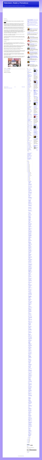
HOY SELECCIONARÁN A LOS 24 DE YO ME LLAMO (30, 317)
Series (9, 7)
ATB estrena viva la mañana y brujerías (30, 222)
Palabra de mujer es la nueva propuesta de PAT (30, 322)
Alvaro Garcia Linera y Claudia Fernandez (35, 125)
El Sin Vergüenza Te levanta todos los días (30, 426)
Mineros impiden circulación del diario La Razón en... (30, 330)
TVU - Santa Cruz (29, 147)
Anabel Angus (35, 96)
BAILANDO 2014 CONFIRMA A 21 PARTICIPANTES (30, 371)
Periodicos (9, 69)
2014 (28, 171)
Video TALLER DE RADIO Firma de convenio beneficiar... (30, 258)
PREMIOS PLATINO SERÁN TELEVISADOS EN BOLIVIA (30, 343)
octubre (29, 174)
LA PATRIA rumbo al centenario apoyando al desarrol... (30, 255)
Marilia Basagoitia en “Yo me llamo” (30, 336)
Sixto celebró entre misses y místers (30, 186)
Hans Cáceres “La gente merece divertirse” (30, 377)
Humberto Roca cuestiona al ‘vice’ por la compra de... (30, 262)
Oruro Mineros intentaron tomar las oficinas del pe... (30, 332)
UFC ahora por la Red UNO (29, 313)
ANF (27, 71)
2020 (28, 166)
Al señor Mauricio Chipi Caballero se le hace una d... (29, 159)
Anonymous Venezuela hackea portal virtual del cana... (30, 401)
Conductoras (15, 7)
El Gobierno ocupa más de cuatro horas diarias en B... (30, 185)
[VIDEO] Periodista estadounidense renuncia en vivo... (30, 403)
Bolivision (28, 79)
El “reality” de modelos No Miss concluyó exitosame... (30, 229)
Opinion (28, 104)
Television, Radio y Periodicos (16, 3)
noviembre (29, 173)
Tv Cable (28, 144)
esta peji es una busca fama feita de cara (29, 153)
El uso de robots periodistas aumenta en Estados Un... (29, 200)
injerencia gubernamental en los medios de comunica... (30, 285)
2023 (28, 163)
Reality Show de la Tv (36, 135)
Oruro (28, 105)
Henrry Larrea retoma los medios (29, 428)
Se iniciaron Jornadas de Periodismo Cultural (29, 220)
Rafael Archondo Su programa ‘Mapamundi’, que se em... (30, 420)
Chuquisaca (28, 81)
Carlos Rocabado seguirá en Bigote (30, 381)
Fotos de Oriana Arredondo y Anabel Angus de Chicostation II (33, 61)
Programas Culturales (29, 114)
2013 (28, 439)
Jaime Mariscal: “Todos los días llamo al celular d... (30, 208)
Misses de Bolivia (35, 80)
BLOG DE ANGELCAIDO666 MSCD (36, 90)
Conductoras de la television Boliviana (36, 102)
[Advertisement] (21, 13)
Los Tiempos (28, 100)
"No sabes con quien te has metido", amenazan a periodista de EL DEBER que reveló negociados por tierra (32, 23)
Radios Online (28, 132)
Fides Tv (28, 95)
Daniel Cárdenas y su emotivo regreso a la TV (30, 233)
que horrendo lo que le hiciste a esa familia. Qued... (29, 156)
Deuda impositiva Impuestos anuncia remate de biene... (30, 248)
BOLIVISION (19, 7)
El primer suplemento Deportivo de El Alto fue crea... (30, 408)
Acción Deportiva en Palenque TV (30, 315)
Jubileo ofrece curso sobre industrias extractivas (29, 367)
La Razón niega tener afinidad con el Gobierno (30, 250)
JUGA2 (29, 382)
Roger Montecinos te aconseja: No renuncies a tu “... (30, 231)
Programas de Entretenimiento (29, 119)
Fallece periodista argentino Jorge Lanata (31, 24)
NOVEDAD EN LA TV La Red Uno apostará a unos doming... (30, 384)
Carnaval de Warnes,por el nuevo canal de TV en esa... (30, 415)
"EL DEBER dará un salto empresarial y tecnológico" (30, 264)
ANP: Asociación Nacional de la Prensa (29, 72)
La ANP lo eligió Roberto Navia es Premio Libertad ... (30, 198)
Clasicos (28, 82)
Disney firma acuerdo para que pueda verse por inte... (30, 406)
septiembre (29, 175)
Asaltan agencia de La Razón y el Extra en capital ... (30, 206)
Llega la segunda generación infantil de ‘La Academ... (29, 435)
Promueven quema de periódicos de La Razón (30, 346)
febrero (29, 437)
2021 (28, 165)
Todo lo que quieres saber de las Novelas (36, 146)
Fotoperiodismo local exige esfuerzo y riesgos (29, 362)
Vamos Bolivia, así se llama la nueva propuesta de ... (30, 375)
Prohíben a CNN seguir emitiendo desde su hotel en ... (30, 396)
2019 (28, 167)
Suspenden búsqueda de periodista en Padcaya (29, 398)
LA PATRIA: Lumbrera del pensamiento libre (30, 307)
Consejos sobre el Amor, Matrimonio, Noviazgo (36, 114)
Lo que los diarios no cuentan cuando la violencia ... (30, 182)
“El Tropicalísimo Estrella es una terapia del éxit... (30, 424)
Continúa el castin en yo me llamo (30, 352)
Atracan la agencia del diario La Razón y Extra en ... (30, 211)
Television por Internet (29, 140)
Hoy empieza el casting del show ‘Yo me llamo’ (30, 364)
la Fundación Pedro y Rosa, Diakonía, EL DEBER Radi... (30, 245)
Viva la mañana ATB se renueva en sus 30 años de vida (30, 190)
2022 (28, 164)
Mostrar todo (37, 150)
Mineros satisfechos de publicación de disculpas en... (29, 309)
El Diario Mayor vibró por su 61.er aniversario (30, 354)
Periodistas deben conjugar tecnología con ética (30, 304)
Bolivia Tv (26, 7)
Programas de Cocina (29, 117)
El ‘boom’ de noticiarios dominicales (29, 213)
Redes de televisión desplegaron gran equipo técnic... (30, 422)
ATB (32, 7)
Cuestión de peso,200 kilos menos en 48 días (29, 276)
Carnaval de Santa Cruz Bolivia (36, 131)
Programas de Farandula (28, 120)
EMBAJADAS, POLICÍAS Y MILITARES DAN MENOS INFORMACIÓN (30, 271)
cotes (28, 88)
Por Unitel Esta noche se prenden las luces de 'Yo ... (30, 287)
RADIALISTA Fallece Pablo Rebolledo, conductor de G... (30, 243)
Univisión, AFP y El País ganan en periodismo (30, 341)
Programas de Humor (29, 122)
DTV (27, 91)
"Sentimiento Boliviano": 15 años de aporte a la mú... (30, 240)
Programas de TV (29, 125)
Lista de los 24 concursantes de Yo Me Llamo (30, 290)
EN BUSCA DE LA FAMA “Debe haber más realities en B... (30, 388)
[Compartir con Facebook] (9, 68)
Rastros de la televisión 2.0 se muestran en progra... (30, 300)
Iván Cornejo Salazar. (32, 36)
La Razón (7, 69)
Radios (28, 131)
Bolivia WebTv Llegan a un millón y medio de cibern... (30, 335)
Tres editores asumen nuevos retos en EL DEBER (30, 238)
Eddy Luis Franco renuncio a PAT (30, 386)
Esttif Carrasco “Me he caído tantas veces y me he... (30, 192)
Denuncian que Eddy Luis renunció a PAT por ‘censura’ (30, 360)
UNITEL (30, 7)
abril (28, 179)
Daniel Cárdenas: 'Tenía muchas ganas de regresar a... (29, 327)
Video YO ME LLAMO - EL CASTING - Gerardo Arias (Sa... (29, 324)
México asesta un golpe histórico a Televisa (30, 393)
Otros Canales (28, 106)
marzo (29, 180)
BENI (28, 77)
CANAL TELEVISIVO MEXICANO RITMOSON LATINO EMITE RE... (30, 356)
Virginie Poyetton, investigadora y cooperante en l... (30, 235)
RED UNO (22, 7)
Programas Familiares (29, 127)
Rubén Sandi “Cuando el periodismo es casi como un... (30, 379)
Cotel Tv (28, 87)
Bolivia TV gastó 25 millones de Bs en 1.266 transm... (30, 260)
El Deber (28, 92)
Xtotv (27, 151)
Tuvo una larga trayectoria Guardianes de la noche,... (30, 226)
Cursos (28, 89)
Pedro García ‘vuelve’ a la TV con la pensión (29, 292)
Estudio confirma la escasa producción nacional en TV (30, 433)
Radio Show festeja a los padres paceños (30, 283)
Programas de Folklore (29, 121)
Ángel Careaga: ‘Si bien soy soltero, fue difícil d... (30, 224)
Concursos (28, 85)
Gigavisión (28, 96)
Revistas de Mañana (29, 135)
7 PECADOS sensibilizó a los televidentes (30, 430)
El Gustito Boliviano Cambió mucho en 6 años (30, 373)
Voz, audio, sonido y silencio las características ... (30, 266)
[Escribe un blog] (8, 68)
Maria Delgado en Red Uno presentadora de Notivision (32, 48)
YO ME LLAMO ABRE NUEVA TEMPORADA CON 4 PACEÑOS (29, 297)
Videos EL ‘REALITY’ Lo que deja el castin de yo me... (30, 319)
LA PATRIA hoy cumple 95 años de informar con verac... (30, 280)
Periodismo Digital (29, 111)
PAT (27, 108)
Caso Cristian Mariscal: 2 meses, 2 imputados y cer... (30, 274)
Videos (28, 452)
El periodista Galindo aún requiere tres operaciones (29, 217)
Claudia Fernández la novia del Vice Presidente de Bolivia (33, 44)
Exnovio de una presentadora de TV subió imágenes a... (30, 348)
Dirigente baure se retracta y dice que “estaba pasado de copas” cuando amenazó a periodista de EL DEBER (32, 21)
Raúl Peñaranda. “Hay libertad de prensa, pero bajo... (30, 311)
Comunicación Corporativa (28, 84)
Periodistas (28, 112)
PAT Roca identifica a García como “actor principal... (30, 268)
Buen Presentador (29, 157)
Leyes (28, 99)
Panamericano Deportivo (29, 188)
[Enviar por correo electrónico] (7, 68)
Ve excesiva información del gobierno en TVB (30, 418)
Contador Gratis (28, 445)
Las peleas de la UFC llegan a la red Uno (30, 350)
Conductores (12, 7)
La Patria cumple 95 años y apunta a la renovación (30, 302)
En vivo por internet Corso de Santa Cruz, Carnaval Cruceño (36, 133)
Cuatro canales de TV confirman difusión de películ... (30, 252)
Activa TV (28, 70)
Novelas (6, 7)
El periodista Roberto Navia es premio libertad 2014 (30, 203)
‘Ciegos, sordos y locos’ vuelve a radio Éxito (30, 410)
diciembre (29, 172)
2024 (28, 162)
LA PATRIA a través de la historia (30, 278)
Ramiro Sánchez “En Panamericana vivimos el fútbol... (29, 195)
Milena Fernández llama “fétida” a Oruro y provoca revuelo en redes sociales (34, 52)
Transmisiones (28, 143)
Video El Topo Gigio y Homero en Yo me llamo (30, 338)
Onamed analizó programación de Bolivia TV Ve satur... (30, 391)
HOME (4, 7)
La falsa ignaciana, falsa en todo (29, 154)
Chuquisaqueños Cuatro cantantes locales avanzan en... (30, 294)
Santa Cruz (28, 137)
